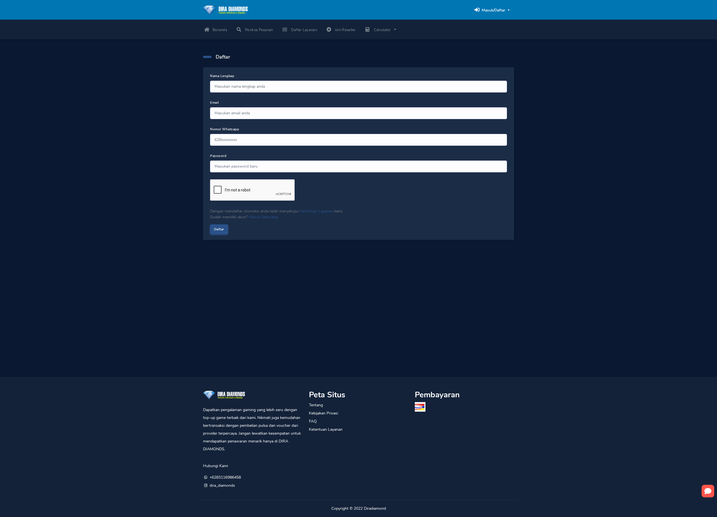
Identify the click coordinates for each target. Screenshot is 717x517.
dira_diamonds (222, 485)
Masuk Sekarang (263, 217)
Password (218, 156)
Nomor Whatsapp (224, 129)
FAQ (313, 421)
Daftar (219, 229)
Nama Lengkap (222, 76)
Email (214, 102)
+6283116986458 (225, 477)
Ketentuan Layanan (316, 211)
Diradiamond (375, 508)
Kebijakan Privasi (323, 413)
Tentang (316, 405)
